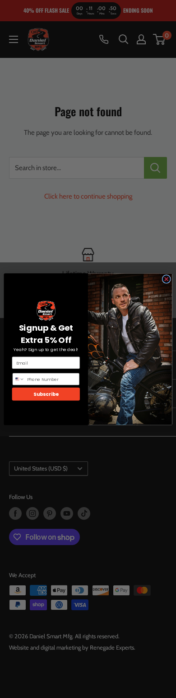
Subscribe (46, 393)
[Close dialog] (166, 279)
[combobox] (18, 379)
